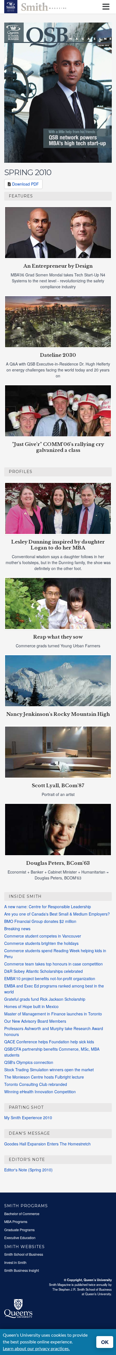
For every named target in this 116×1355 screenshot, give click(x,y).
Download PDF (25, 184)
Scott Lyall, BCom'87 (58, 786)
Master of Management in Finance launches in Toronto (53, 1014)
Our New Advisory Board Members (35, 1021)
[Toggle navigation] (107, 7)
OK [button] (105, 1342)
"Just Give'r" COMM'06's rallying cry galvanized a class (58, 447)
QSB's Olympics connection (28, 1062)
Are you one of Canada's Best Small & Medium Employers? (57, 914)
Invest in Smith (15, 1262)
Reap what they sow (58, 637)
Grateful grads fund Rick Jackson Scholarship (44, 999)
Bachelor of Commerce (21, 1213)
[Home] (35, 6)
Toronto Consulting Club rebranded (35, 1084)
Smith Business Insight (21, 1270)
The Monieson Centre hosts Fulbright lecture (44, 1077)
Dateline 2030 (58, 355)
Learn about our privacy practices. (36, 1349)
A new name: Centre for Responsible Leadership (47, 906)
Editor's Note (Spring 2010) (28, 1170)
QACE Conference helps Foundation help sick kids (49, 1041)
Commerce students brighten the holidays (41, 943)
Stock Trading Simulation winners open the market (49, 1069)
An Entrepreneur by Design (58, 266)
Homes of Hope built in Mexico (31, 1006)
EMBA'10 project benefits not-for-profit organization (49, 978)
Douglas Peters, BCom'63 (58, 863)
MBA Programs (15, 1221)
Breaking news (17, 928)
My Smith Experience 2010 (28, 1117)
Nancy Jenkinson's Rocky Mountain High (58, 714)
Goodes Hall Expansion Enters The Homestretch (47, 1144)
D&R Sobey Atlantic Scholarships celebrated (43, 971)
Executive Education (19, 1237)
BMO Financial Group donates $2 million (40, 921)
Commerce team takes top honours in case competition (53, 964)
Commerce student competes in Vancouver (42, 936)
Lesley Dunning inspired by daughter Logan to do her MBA (58, 545)
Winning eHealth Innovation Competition (40, 1091)
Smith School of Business (23, 1254)
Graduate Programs (19, 1229)
